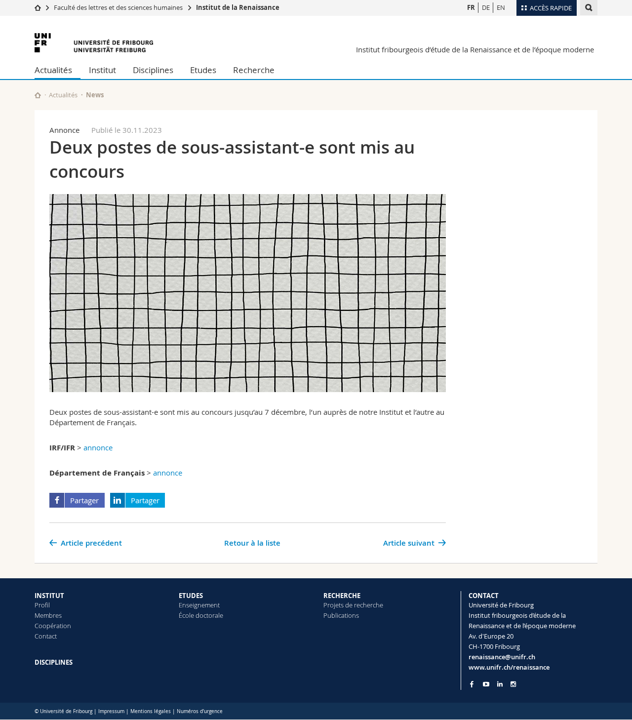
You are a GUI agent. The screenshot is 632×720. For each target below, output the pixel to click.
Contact (46, 636)
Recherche (254, 70)
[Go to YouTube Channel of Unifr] (486, 684)
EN (501, 7)
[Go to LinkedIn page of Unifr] (500, 684)
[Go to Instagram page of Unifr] (513, 684)
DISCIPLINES (54, 662)
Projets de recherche (353, 604)
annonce (98, 447)
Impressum (111, 711)
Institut (102, 70)
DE (486, 7)
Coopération (53, 625)
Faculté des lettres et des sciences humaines (118, 7)
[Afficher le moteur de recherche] (588, 7)
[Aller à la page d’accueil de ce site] (38, 95)
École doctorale (201, 615)
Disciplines (153, 70)
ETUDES (191, 595)
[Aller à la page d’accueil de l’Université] (94, 42)
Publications (341, 615)
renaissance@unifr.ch (502, 656)
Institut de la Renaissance (237, 7)
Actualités (53, 70)
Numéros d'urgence (200, 711)
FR (471, 7)
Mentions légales (150, 711)
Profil (42, 604)
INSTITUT (49, 595)
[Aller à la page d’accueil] (38, 7)
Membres (48, 615)
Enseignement (199, 604)
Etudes (203, 70)
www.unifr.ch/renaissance (509, 667)
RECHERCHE (341, 595)
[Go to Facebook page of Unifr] (472, 684)
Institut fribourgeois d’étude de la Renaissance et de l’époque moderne (475, 49)
